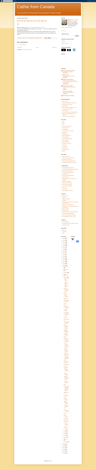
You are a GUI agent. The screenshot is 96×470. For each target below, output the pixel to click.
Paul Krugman (65, 110)
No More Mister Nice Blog (68, 95)
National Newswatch (66, 135)
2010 (64, 265)
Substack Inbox (65, 141)
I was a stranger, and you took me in (66, 345)
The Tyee (64, 144)
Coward (65, 303)
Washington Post (65, 149)
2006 (64, 449)
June (65, 431)
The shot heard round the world (66, 350)
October (65, 272)
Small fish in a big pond (66, 307)
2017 (64, 252)
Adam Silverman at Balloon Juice (69, 107)
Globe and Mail (65, 127)
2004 (64, 453)
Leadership (66, 420)
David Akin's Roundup (66, 126)
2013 (64, 259)
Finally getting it (66, 399)
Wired (63, 151)
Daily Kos (64, 197)
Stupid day (66, 418)
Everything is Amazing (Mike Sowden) (70, 223)
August (65, 277)
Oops (65, 384)
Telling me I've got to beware (66, 289)
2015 (64, 256)
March (65, 437)
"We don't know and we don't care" (66, 378)
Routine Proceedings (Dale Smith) (69, 102)
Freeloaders (66, 395)
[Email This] (45, 38)
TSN (63, 233)
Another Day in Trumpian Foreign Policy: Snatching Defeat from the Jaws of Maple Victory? (70, 81)
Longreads (64, 132)
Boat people (66, 364)
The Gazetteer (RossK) (67, 185)
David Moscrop (65, 177)
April (65, 435)
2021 (64, 247)
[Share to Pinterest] (50, 38)
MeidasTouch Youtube (66, 159)
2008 (64, 445)
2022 (64, 245)
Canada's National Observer (68, 172)
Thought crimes (65, 310)
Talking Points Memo (66, 143)
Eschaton (64, 200)
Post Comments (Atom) (27, 49)
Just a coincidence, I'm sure (66, 410)
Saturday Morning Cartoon (66, 331)
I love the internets (66, 382)
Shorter (65, 292)
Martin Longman (65, 208)
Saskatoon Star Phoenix (67, 138)
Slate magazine (65, 140)
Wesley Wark (65, 105)
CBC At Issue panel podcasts (68, 157)
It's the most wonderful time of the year (66, 314)
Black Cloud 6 (65, 101)
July (65, 430)
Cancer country (66, 416)
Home (37, 47)
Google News (65, 129)
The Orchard (65, 188)
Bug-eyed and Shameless (67, 170)
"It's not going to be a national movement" (66, 369)
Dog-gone (65, 298)
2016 (64, 254)
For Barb (65, 317)
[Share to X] (47, 38)
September (66, 274)
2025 (64, 240)
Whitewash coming (66, 334)
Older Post (54, 47)
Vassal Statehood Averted (68, 71)
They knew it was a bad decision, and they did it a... (66, 388)
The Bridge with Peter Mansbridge (69, 162)
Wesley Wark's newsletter (67, 190)
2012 (64, 261)
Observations (66, 319)
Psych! (65, 413)
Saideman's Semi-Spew (68, 79)
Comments (65, 43)
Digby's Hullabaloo (66, 198)
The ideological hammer (66, 322)
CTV (63, 124)
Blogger (50, 460)
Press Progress (65, 137)
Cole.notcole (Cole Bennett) (68, 175)
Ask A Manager (65, 221)
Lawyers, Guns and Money (67, 204)
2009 (64, 444)
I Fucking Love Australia (67, 109)
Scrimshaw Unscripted (68, 85)
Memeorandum (65, 134)
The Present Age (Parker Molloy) (69, 215)
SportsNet (64, 231)
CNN (63, 123)
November (66, 269)
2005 (64, 451)
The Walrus (64, 146)
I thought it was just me (66, 406)
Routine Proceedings (67, 91)
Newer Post (19, 47)
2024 (64, 242)
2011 (64, 263)
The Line (64, 187)
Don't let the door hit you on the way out (32, 21)
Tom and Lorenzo (66, 224)
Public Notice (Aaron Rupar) (68, 213)
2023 (64, 243)
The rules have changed (66, 295)
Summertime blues (66, 362)
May (65, 433)
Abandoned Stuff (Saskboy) (68, 167)
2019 (64, 251)
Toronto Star (64, 147)
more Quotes (63, 30)
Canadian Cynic (65, 173)
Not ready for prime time (66, 301)
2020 (64, 249)
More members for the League (66, 326)
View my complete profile (66, 27)
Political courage (66, 374)
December (66, 266)
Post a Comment (22, 44)
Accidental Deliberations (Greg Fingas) (70, 169)
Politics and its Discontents (69, 70)
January (65, 441)
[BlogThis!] (46, 38)
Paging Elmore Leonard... (66, 402)
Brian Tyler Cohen (66, 156)
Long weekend (66, 427)
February (66, 439)
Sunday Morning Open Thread (68, 76)
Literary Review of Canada (67, 130)
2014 (64, 258)
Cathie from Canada (36, 6)
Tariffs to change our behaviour (69, 92)
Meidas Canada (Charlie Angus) (68, 160)
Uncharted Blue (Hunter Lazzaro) (69, 216)
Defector (64, 230)
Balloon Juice (66, 74)
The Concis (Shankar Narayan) (68, 116)
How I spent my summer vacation (66, 423)
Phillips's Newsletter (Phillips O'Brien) (70, 112)
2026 (64, 238)
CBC (63, 121)
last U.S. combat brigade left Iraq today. (36, 27)
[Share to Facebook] (49, 38)
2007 (64, 447)
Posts (64, 41)
